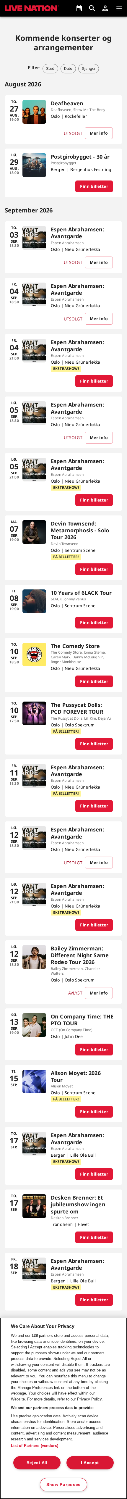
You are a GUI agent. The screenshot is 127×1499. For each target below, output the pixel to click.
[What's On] (79, 8)
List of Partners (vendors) (34, 1445)
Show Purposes (63, 1484)
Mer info (99, 133)
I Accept (90, 1462)
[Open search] (92, 8)
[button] (105, 8)
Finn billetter (94, 186)
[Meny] (119, 8)
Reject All (37, 1462)
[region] (63, 1408)
